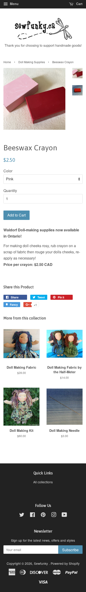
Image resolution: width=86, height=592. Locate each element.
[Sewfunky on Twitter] (21, 515)
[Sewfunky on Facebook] (32, 515)
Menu (14, 3)
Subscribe (70, 549)
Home (7, 62)
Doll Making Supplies (31, 62)
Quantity (10, 190)
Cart (79, 3)
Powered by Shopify (65, 563)
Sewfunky (41, 563)
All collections (43, 482)
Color (7, 170)
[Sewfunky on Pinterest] (43, 515)
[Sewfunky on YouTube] (64, 515)
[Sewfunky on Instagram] (53, 515)
